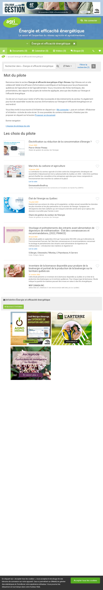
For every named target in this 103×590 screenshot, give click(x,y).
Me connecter (90, 20)
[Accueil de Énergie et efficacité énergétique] (3, 51)
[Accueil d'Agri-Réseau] (12, 22)
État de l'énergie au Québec (43, 198)
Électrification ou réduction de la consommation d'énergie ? (60, 141)
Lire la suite (33, 182)
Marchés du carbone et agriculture (47, 165)
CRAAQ (54, 581)
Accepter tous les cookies (85, 580)
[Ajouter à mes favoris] (97, 142)
